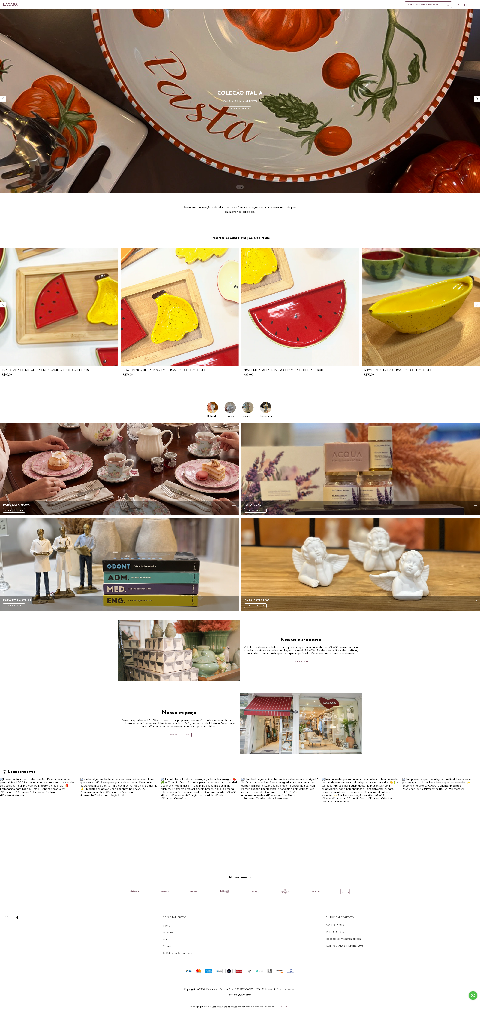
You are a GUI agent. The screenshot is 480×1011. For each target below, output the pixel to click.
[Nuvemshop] (240, 995)
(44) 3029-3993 (335, 931)
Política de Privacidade (178, 953)
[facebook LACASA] (17, 917)
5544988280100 (335, 925)
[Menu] (473, 5)
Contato (168, 946)
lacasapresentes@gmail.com (344, 938)
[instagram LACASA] (7, 917)
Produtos (168, 932)
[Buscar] (448, 5)
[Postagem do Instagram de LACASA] (39, 816)
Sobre (166, 939)
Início (166, 925)
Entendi (284, 1007)
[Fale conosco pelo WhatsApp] (473, 995)
